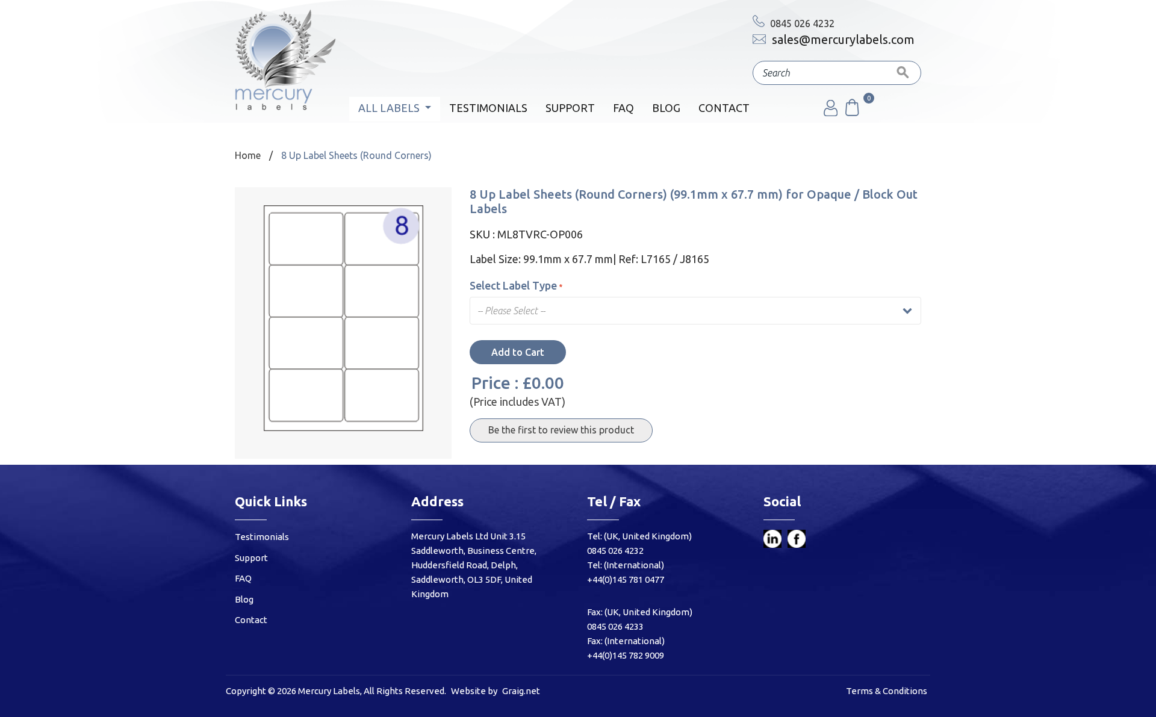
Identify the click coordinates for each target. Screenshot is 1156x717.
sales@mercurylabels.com (842, 39)
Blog (666, 108)
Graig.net (521, 691)
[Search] (903, 73)
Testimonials (488, 108)
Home (248, 155)
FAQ (623, 108)
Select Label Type (513, 285)
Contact (724, 108)
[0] (851, 112)
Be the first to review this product (561, 429)
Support (570, 108)
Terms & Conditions (886, 691)
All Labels (390, 108)
